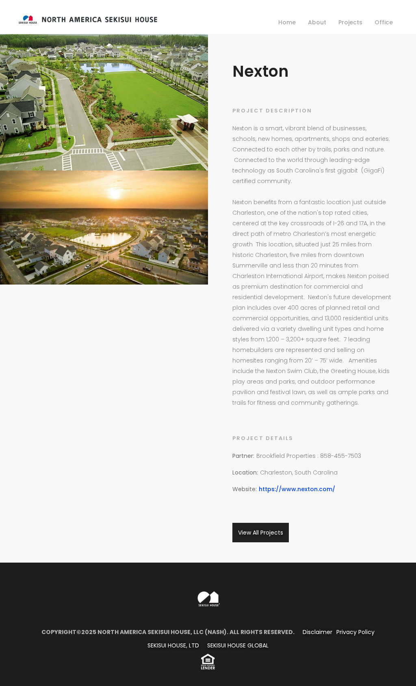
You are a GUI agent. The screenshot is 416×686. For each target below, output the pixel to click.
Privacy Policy (355, 632)
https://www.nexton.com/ (297, 489)
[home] (87, 18)
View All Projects (260, 533)
